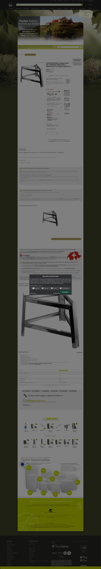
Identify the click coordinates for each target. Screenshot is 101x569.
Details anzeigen (33, 293)
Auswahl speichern (56, 293)
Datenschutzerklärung (34, 285)
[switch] (33, 288)
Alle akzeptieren (65, 292)
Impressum (40, 285)
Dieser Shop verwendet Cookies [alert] (51, 276)
